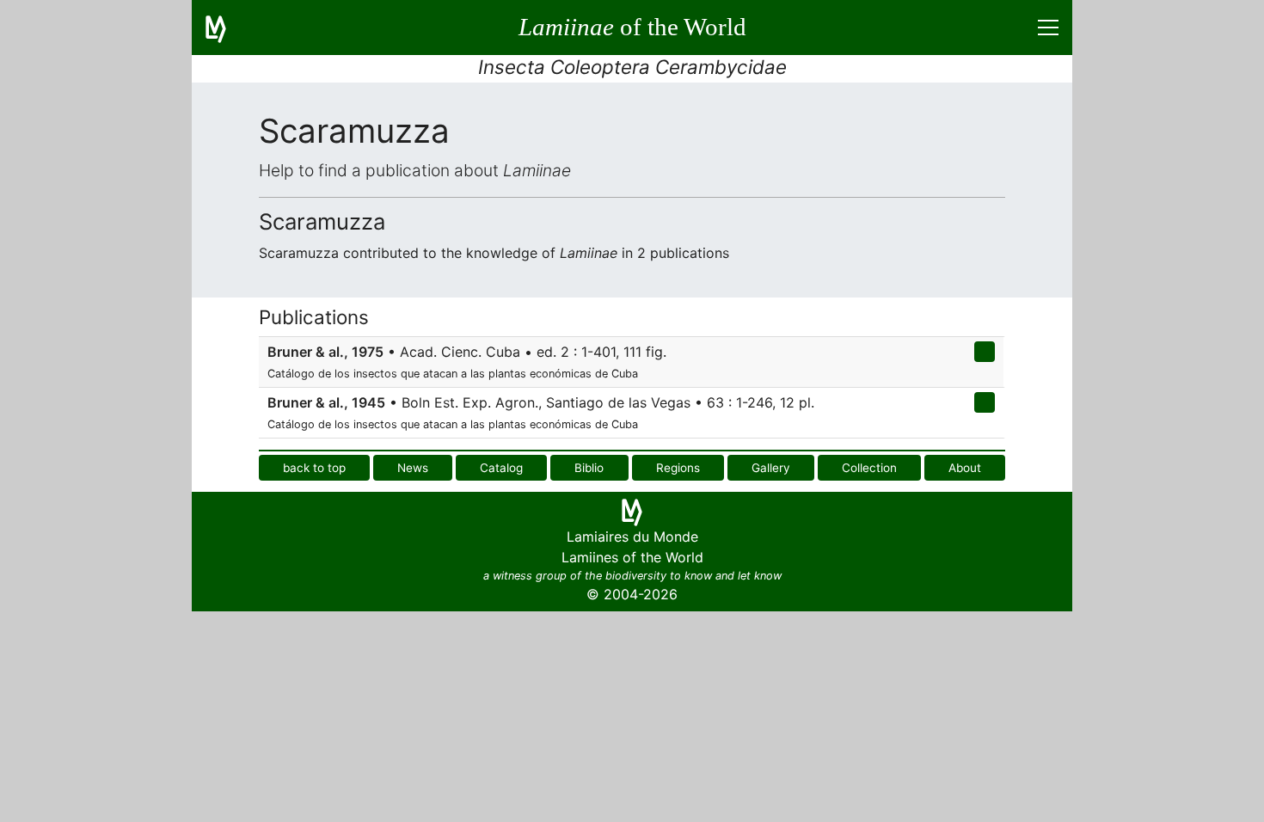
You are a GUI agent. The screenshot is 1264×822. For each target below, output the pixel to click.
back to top (314, 468)
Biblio (589, 468)
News (412, 468)
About (964, 468)
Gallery (771, 468)
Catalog (501, 468)
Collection (869, 468)
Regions (678, 468)
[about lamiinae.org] (226, 27)
